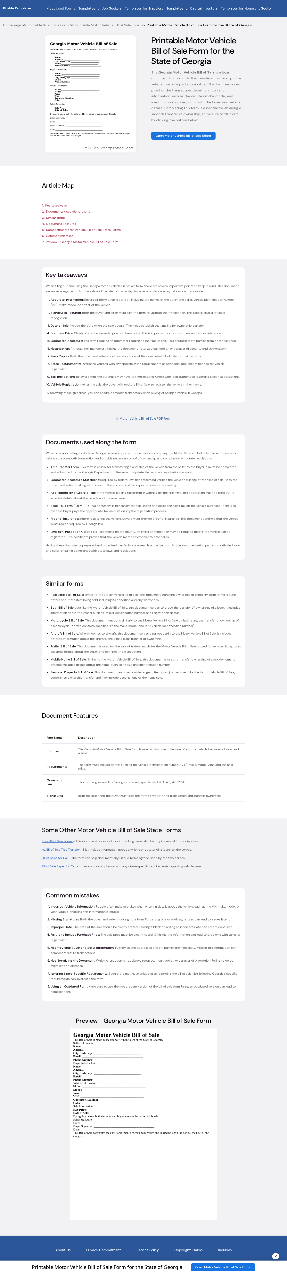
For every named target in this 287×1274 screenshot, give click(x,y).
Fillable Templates (17, 8)
